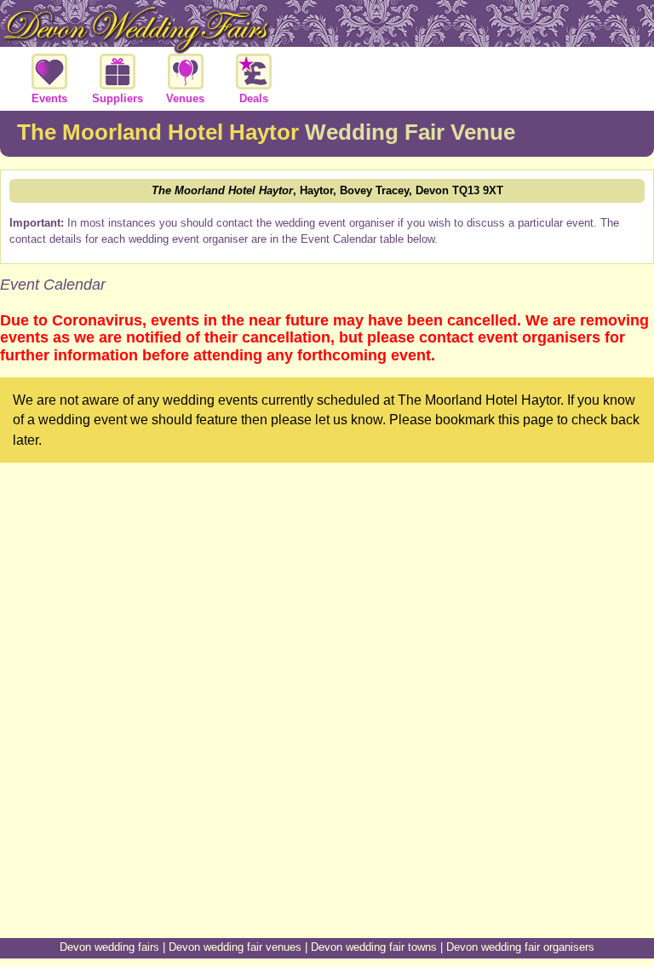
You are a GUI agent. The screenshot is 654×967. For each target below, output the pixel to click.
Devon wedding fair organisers (520, 947)
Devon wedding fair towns (374, 947)
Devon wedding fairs (109, 947)
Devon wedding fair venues (235, 947)
